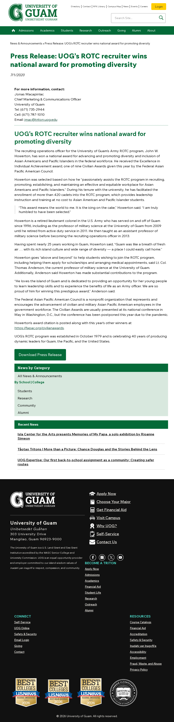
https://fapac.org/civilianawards (39, 328)
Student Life (93, 592)
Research (86, 30)
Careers (144, 6)
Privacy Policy (139, 669)
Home (13, 30)
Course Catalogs (140, 622)
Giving (121, 30)
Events (134, 6)
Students (67, 30)
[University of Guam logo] (32, 13)
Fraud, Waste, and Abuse (146, 663)
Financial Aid (93, 586)
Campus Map (114, 6)
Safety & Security (25, 634)
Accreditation (138, 634)
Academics (47, 30)
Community (27, 405)
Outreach (104, 30)
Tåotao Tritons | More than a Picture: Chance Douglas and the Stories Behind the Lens (87, 449)
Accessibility (138, 651)
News (126, 6)
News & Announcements (26, 43)
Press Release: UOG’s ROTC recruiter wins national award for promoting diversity (97, 43)
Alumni (136, 30)
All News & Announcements (40, 376)
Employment (138, 657)
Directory (75, 6)
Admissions (26, 30)
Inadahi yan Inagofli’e (143, 646)
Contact (87, 6)
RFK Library (99, 6)
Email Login (21, 640)
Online (21, 628)
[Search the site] (161, 17)
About (151, 30)
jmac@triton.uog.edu (40, 119)
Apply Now (92, 569)
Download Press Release (40, 354)
